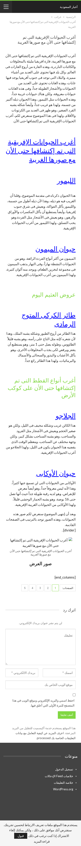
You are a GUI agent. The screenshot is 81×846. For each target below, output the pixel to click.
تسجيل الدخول (64, 769)
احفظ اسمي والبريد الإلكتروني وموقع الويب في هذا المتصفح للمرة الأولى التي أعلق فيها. (43, 703)
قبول (21, 836)
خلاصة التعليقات (63, 782)
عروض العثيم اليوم (54, 294)
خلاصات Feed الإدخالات (59, 776)
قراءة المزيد (42, 841)
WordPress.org (63, 789)
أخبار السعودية (69, 7)
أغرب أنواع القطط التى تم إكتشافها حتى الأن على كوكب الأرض (42, 388)
